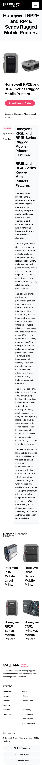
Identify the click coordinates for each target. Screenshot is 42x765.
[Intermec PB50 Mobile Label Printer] (11, 553)
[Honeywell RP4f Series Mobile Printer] (31, 553)
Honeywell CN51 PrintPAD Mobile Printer (32, 630)
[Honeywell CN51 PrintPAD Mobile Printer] (31, 607)
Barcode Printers (15, 535)
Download (7, 139)
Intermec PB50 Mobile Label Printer (11, 576)
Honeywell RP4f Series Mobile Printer (32, 576)
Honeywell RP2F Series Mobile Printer (12, 630)
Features (7, 128)
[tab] (7, 128)
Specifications (7, 133)
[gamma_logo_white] (11, 4)
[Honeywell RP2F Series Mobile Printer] (11, 607)
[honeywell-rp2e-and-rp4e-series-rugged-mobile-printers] (21, 62)
